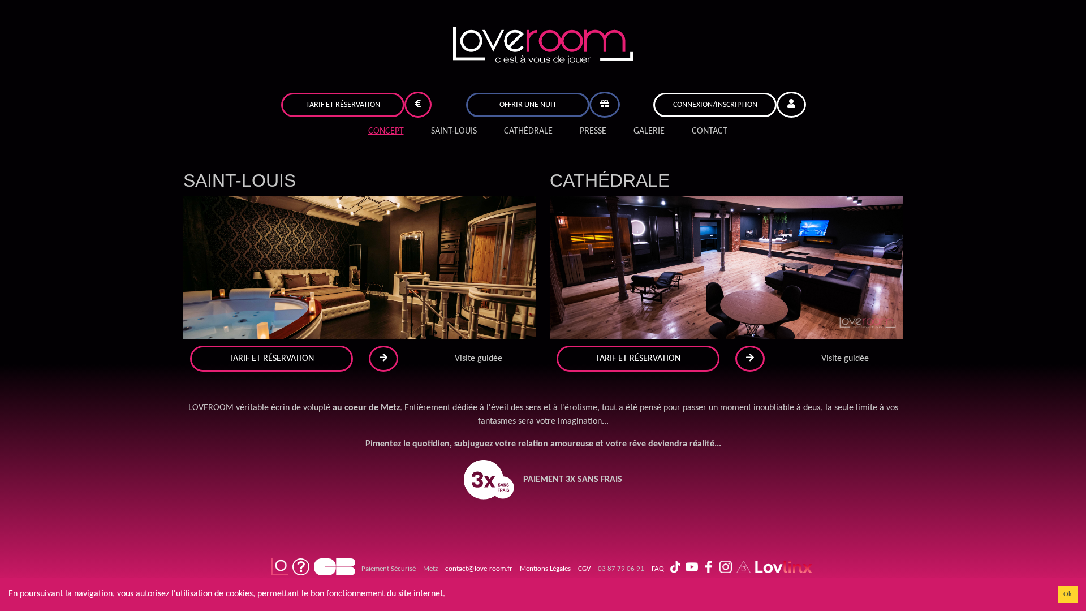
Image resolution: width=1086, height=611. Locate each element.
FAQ (656, 569)
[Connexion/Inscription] (791, 104)
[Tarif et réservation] (418, 104)
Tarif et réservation (343, 105)
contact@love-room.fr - (479, 569)
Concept (386, 131)
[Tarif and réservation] (418, 105)
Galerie (649, 131)
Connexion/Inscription (715, 105)
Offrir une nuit (528, 105)
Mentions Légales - (545, 569)
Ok (1067, 594)
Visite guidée (478, 358)
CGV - (584, 569)
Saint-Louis (454, 131)
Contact (709, 131)
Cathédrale (528, 131)
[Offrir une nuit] (604, 104)
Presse (593, 131)
